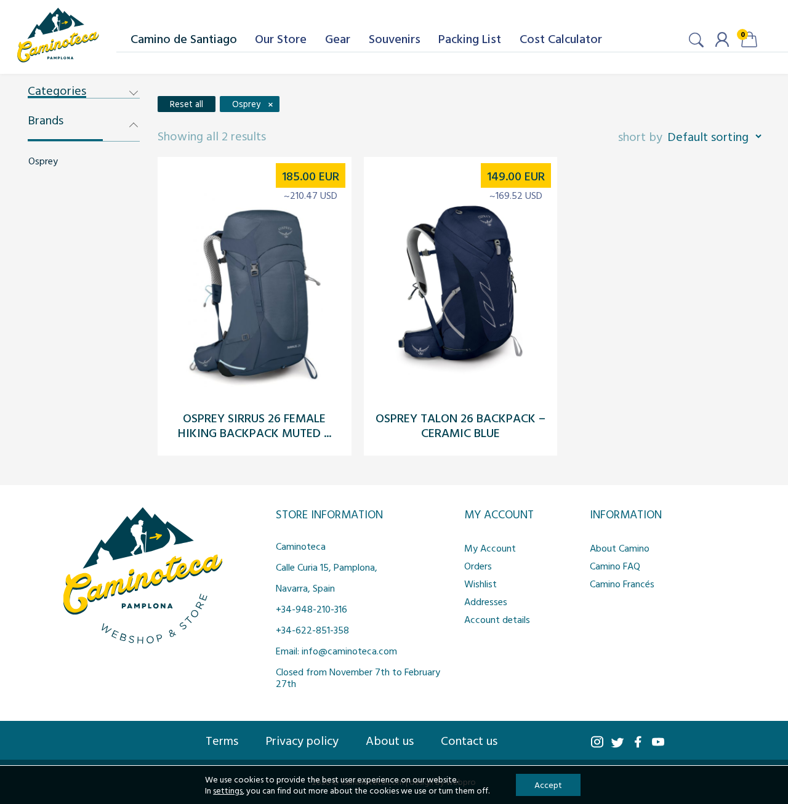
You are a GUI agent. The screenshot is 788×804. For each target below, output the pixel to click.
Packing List (469, 38)
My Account (490, 548)
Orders (478, 565)
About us (390, 740)
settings (228, 790)
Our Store (281, 38)
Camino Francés (622, 583)
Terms (222, 740)
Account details (497, 619)
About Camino (619, 548)
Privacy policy (302, 740)
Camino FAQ (615, 565)
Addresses (485, 601)
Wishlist (480, 583)
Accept (548, 784)
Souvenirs (394, 38)
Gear (337, 38)
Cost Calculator (561, 38)
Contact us (469, 740)
